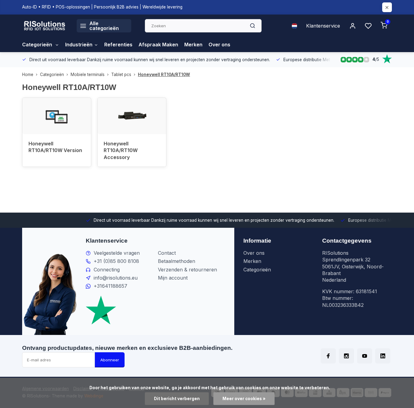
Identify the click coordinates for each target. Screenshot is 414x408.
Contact (167, 253)
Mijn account (173, 278)
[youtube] (364, 355)
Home (27, 74)
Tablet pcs (121, 74)
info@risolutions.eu (116, 278)
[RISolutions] (45, 26)
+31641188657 (110, 286)
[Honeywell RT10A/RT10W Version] (56, 116)
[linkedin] (382, 355)
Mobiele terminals (88, 74)
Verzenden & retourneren (187, 270)
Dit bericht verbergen (177, 398)
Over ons (219, 44)
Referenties (118, 44)
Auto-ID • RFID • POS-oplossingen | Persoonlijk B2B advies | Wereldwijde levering (102, 7)
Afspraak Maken (158, 44)
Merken (193, 44)
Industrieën (78, 44)
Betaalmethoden (176, 261)
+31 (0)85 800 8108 (116, 261)
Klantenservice (323, 26)
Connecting (107, 270)
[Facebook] (328, 355)
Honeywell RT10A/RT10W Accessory (121, 150)
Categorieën (37, 44)
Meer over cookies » (243, 398)
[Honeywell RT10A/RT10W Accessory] (132, 116)
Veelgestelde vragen (117, 253)
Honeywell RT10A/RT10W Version (55, 147)
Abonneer (109, 359)
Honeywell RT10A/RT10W (164, 74)
